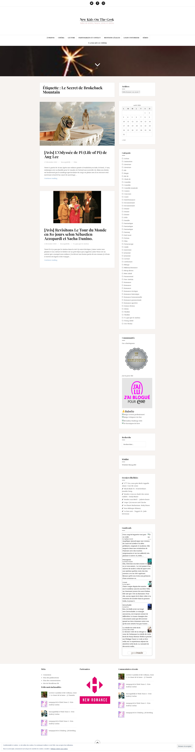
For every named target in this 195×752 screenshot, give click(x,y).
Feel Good (127, 235)
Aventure (127, 164)
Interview (127, 250)
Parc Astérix (128, 279)
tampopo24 (53, 702)
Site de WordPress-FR (51, 683)
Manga (126, 265)
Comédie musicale (131, 188)
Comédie (127, 182)
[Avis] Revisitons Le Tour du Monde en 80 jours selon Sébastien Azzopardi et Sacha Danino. (75, 234)
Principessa (127, 560)
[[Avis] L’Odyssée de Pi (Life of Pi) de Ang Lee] (77, 124)
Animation (128, 161)
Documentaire (129, 203)
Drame (126, 209)
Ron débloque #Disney (132, 508)
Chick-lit (127, 179)
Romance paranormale (132, 300)
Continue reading (54, 179)
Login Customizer (131, 38)
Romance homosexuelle (133, 297)
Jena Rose (126, 607)
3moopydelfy (65, 162)
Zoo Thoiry (128, 324)
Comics (126, 191)
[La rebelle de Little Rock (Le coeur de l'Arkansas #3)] (150, 629)
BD (125, 170)
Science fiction (129, 306)
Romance (127, 282)
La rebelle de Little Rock (131, 628)
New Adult (128, 273)
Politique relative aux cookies (59, 749)
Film (75, 162)
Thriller (127, 312)
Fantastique (128, 223)
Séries (145, 38)
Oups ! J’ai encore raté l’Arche (135, 502)
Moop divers (128, 270)
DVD (125, 217)
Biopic (126, 173)
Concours (127, 194)
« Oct (124, 140)
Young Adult (128, 321)
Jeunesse (127, 253)
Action (126, 158)
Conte (126, 197)
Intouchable (127, 605)
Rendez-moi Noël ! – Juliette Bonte (137, 499)
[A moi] (150, 584)
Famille (127, 220)
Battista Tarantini (128, 561)
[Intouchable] (150, 607)
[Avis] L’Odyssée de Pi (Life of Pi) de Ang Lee (75, 154)
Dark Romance (129, 200)
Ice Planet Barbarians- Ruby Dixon (137, 505)
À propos (50, 38)
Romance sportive (131, 303)
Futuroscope (128, 244)
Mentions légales (112, 38)
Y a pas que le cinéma (97, 43)
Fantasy (127, 232)
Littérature (128, 262)
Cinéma (61, 38)
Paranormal (128, 276)
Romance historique (131, 294)
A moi (125, 582)
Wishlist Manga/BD (129, 465)
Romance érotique (131, 291)
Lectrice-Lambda (55, 693)
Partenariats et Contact (90, 38)
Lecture (71, 38)
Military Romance (131, 268)
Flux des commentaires (51, 680)
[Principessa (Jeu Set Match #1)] (150, 561)
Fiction (126, 238)
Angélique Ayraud (128, 539)
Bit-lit (126, 176)
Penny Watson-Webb (129, 629)
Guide (126, 247)
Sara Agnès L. (127, 584)
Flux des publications (51, 678)
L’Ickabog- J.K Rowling (67, 731)
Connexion (47, 675)
